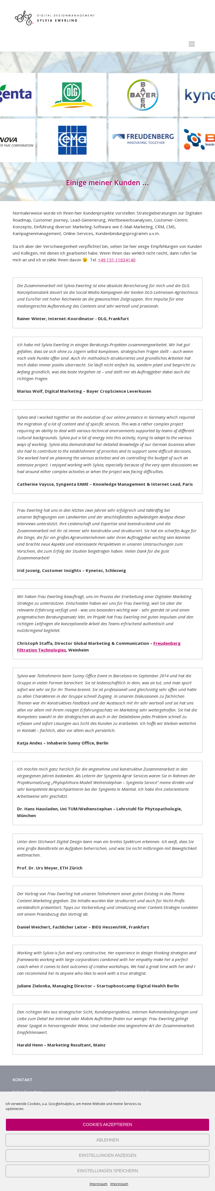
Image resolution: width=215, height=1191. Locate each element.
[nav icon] (191, 43)
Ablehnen (107, 1140)
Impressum (99, 1183)
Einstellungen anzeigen (107, 1155)
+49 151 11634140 (116, 259)
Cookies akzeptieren (107, 1124)
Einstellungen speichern (107, 1170)
